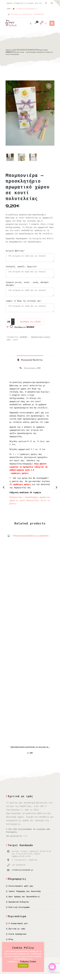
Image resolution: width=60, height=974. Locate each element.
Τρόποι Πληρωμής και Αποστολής (25, 891)
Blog (11, 939)
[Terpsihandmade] (12, 23)
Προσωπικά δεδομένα (19, 902)
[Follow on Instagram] (51, 3)
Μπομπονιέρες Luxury (40, 337)
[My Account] (31, 23)
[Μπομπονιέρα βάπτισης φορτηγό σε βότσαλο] (56, 487)
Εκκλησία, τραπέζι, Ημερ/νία (27, 266)
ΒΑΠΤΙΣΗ (22, 50)
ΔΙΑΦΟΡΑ (31, 50)
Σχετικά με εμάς (17, 929)
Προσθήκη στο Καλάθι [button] (24, 753)
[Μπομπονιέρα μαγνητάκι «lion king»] (3, 487)
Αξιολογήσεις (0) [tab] (32, 368)
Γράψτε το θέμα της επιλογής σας (29, 301)
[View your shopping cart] (41, 23)
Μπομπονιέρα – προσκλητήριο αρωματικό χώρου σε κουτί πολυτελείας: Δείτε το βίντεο (29, 500)
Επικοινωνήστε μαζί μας (21, 886)
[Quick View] (38, 753)
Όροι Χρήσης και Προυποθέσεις (24, 897)
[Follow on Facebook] (46, 3)
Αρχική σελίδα (11, 50)
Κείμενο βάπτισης (21, 251)
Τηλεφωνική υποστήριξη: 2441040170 (27, 14)
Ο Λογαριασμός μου (18, 923)
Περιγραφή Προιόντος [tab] (31, 360)
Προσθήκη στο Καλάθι (30, 322)
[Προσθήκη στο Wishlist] (44, 753)
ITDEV (25, 836)
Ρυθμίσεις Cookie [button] (28, 961)
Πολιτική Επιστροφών (19, 907)
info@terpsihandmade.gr (27, 9)
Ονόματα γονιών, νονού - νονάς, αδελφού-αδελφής (27, 283)
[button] (49, 86)
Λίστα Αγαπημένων (17, 934)
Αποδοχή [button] (23, 966)
